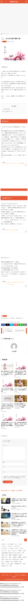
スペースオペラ (4, 548)
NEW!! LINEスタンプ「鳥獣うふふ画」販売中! (11, 490)
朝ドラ (3, 561)
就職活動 (19, 557)
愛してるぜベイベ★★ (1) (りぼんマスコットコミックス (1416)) (15, 283)
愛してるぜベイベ (19, 318)
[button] (3, 325)
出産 (23, 552)
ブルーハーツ (4, 550)
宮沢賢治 (14, 557)
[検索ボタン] (26, 1)
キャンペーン (4, 546)
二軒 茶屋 (14, 351)
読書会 (12, 563)
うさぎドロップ (8, 111)
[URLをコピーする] (25, 325)
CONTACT (17, 575)
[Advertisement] (14, 19)
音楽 (10, 565)
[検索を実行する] (25, 540)
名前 (3, 462)
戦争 (10, 559)
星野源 (21, 559)
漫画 (20, 561)
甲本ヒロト (4, 563)
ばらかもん (7, 109)
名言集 (3, 555)
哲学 (6, 555)
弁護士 (3, 559)
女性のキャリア (4, 557)
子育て (10, 557)
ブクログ (21, 548)
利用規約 (14, 576)
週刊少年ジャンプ (5, 565)
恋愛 (6, 559)
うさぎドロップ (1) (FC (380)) (11, 230)
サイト (4, 472)
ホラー (9, 550)
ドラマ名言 (11, 548)
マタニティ (14, 550)
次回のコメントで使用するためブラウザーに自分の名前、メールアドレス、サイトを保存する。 (14, 477)
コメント (5, 445)
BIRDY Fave (14, 1)
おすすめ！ (4, 544)
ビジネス (16, 548)
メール (4, 467)
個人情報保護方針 (23, 575)
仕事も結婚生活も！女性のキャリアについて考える (11, 552)
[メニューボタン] (1, 1)
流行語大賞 (16, 561)
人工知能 (19, 550)
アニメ (16, 544)
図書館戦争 (15, 555)
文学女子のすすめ (15, 559)
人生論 (24, 550)
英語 (8, 563)
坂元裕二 (20, 555)
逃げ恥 (24, 563)
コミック (4, 41)
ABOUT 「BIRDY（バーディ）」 (8, 575)
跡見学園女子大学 (18, 563)
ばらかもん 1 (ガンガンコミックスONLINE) (14, 163)
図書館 (10, 555)
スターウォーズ (17, 546)
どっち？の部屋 (10, 544)
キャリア (20, 544)
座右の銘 (24, 557)
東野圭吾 (7, 561)
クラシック (10, 546)
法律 (11, 561)
